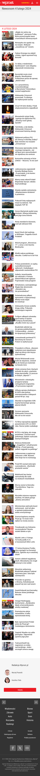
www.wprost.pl (16, 771)
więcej (20, 690)
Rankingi (10, 724)
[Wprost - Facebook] (13, 748)
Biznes (30, 709)
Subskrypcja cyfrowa (10, 734)
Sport (30, 712)
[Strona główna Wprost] (8, 3)
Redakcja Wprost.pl (20, 665)
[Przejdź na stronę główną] (1, 3)
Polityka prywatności (30, 738)
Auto (10, 716)
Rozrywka (10, 720)
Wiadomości (10, 709)
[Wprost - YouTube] (27, 748)
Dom (30, 716)
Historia (30, 720)
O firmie (10, 731)
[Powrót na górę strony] (36, 702)
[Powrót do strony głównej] (4, 702)
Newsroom (8, 8)
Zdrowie (10, 712)
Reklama (30, 734)
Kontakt (30, 731)
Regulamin (10, 738)
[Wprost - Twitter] (20, 748)
